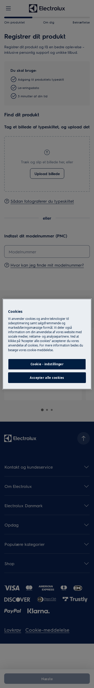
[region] (47, 344)
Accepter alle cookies (47, 378)
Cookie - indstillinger (47, 364)
